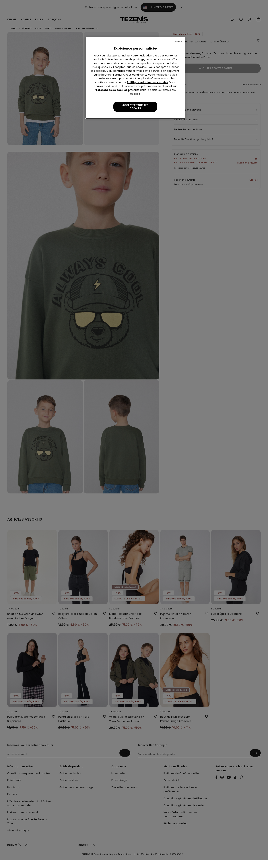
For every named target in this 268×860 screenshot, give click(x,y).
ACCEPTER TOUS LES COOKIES (135, 106)
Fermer (178, 41)
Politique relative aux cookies (147, 82)
